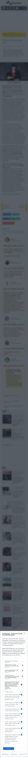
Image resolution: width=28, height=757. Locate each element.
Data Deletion (5, 754)
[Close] (24, 633)
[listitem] (14, 661)
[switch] (22, 665)
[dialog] (14, 694)
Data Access (14, 754)
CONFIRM (8, 748)
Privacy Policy (22, 754)
